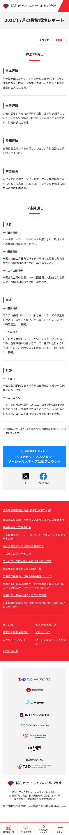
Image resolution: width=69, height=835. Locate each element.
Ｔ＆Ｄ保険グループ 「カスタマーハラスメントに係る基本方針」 (34, 536)
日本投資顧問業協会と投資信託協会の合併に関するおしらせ (34, 604)
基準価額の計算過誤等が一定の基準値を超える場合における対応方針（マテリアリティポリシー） (34, 585)
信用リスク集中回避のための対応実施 (25, 595)
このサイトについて (14, 640)
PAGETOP (62, 816)
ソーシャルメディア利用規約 (51, 641)
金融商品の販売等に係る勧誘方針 (22, 569)
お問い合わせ (10, 651)
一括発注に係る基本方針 (17, 553)
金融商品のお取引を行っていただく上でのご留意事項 (33, 519)
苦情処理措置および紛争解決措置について (27, 576)
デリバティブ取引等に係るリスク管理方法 (27, 561)
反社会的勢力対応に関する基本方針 (23, 546)
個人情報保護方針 (46, 624)
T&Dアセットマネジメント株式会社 (34, 6)
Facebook (43, 483)
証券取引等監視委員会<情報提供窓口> (25, 510)
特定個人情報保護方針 (16, 632)
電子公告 (8, 624)
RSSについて (43, 632)
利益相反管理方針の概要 (17, 527)
